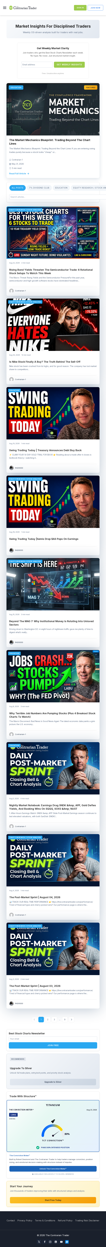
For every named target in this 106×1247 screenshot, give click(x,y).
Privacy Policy (24, 1220)
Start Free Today (53, 1200)
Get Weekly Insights (69, 64)
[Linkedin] (55, 1241)
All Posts (17, 188)
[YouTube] (61, 1241)
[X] (39, 1241)
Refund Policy (65, 1220)
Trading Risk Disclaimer (87, 1220)
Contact (11, 1220)
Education (61, 188)
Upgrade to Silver (53, 1082)
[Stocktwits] (67, 1241)
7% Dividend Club (39, 188)
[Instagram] (50, 1241)
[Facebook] (44, 1241)
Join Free (53, 1045)
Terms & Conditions (45, 1220)
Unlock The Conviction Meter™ (53, 1169)
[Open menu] (5, 8)
